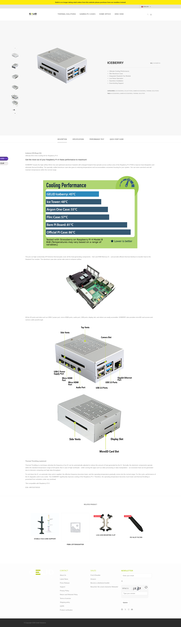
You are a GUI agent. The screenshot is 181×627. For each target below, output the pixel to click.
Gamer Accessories (139, 90)
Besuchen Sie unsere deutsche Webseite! (104, 587)
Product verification (66, 610)
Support (62, 587)
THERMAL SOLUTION (139, 93)
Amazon (93, 579)
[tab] (62, 139)
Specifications (78, 139)
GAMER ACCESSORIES (126, 93)
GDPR (62, 606)
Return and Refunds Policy (69, 594)
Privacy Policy (64, 590)
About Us (63, 575)
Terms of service (65, 598)
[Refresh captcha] (146, 587)
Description (62, 139)
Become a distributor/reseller (100, 583)
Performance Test (97, 139)
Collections (128, 90)
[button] (15, 113)
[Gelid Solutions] (33, 14)
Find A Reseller (95, 575)
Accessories (119, 90)
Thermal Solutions (152, 90)
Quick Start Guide (117, 139)
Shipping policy (65, 602)
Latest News (64, 579)
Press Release (65, 583)
